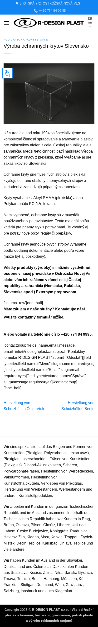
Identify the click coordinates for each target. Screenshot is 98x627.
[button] (6, 23)
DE (90, 19)
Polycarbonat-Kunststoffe (26, 39)
